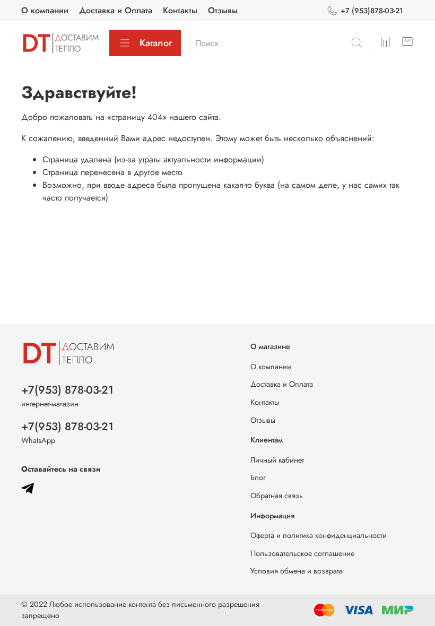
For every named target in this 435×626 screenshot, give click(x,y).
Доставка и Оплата (115, 10)
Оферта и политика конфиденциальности (318, 535)
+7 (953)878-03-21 (372, 10)
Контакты (180, 10)
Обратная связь (276, 495)
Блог (258, 477)
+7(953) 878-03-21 (67, 390)
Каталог (156, 43)
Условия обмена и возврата (296, 571)
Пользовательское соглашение (302, 553)
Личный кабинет (277, 460)
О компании (44, 10)
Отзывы (223, 10)
